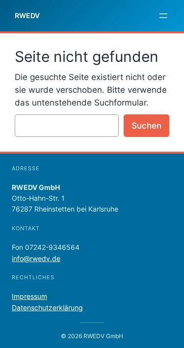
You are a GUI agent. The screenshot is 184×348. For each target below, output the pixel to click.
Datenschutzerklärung (47, 307)
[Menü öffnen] (163, 16)
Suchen (146, 126)
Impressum (29, 296)
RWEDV (27, 15)
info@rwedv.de (36, 258)
